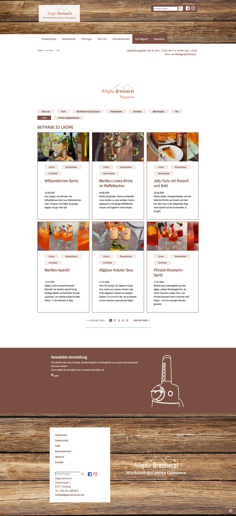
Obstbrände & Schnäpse (87, 111)
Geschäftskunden (121, 39)
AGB (57, 446)
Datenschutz (61, 440)
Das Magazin (141, 39)
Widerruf (59, 457)
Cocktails (137, 111)
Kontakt (59, 462)
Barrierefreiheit (63, 451)
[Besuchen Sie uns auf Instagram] (193, 8)
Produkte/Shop (49, 39)
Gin (177, 111)
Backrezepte (158, 111)
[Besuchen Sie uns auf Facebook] (188, 8)
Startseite (40, 50)
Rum (63, 111)
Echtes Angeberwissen (68, 117)
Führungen (86, 39)
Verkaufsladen (69, 39)
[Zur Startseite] (59, 13)
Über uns (46, 111)
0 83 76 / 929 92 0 (69, 490)
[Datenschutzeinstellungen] (230, 511)
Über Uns (102, 39)
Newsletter (159, 39)
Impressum (61, 435)
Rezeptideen (116, 111)
